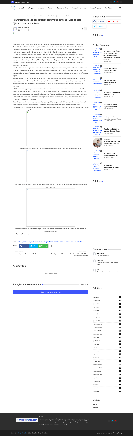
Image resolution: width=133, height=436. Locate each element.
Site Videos (108, 8)
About (102, 433)
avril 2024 (107, 391)
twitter (100, 26)
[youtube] (117, 2)
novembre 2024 (107, 368)
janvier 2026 (107, 321)
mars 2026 (107, 314)
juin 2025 (107, 344)
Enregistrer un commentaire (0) (51, 292)
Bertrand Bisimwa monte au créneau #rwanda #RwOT (109, 81)
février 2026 (107, 317)
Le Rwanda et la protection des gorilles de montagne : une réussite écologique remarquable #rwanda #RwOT (111, 118)
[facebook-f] (111, 2)
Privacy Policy (117, 433)
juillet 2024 (107, 381)
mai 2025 (107, 347)
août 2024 (107, 378)
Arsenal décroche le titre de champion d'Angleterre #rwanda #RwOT (111, 69)
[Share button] (50, 246)
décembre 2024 (107, 364)
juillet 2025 (107, 341)
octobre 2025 (107, 331)
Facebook (25, 246)
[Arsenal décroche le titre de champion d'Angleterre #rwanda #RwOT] (97, 70)
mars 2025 (107, 354)
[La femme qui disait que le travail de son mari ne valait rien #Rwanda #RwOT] (97, 143)
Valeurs (50, 8)
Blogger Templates (23, 433)
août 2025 (107, 337)
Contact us (108, 433)
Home (98, 433)
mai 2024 (106, 388)
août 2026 (107, 297)
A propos (31, 8)
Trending (95, 407)
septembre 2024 (107, 374)
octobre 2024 (107, 371)
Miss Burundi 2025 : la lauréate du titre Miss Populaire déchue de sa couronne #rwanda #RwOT (111, 130)
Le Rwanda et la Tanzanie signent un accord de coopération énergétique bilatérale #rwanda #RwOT (111, 154)
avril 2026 (107, 310)
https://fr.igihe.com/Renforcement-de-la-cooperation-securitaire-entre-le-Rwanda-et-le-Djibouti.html (50, 242)
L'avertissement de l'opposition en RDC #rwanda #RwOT (110, 106)
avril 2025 (107, 351)
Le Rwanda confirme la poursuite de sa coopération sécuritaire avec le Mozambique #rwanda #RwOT (111, 94)
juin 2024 (106, 385)
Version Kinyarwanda (79, 8)
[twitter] (114, 2)
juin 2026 (106, 304)
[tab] (21, 8)
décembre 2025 (107, 324)
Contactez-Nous (62, 8)
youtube (115, 21)
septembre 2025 (107, 334)
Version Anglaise (95, 8)
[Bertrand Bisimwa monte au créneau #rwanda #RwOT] (97, 82)
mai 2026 (107, 307)
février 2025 (107, 358)
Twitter (35, 246)
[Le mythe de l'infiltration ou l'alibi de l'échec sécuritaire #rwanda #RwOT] (97, 167)
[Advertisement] (107, 213)
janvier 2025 (107, 361)
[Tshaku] (121, 2)
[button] (120, 8)
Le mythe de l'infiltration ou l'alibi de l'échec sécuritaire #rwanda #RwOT (112, 167)
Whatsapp (44, 246)
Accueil (21, 8)
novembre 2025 (107, 327)
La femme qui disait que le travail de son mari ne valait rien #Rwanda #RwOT (112, 142)
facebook (101, 21)
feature (95, 404)
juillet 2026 (107, 300)
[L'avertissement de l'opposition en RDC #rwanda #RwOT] (97, 106)
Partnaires (40, 8)
